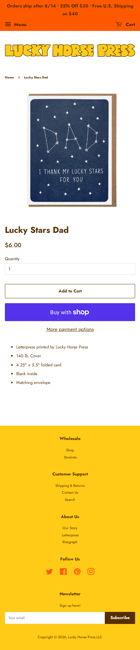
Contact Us (70, 492)
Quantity (12, 259)
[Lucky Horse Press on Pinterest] (77, 573)
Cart (129, 24)
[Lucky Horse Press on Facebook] (63, 573)
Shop (70, 450)
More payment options (70, 329)
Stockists (70, 457)
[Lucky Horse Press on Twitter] (49, 573)
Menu (19, 24)
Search (70, 499)
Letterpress (70, 535)
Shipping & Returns (70, 485)
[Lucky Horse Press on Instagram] (90, 573)
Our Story (70, 527)
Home (9, 77)
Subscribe (120, 618)
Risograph (70, 541)
